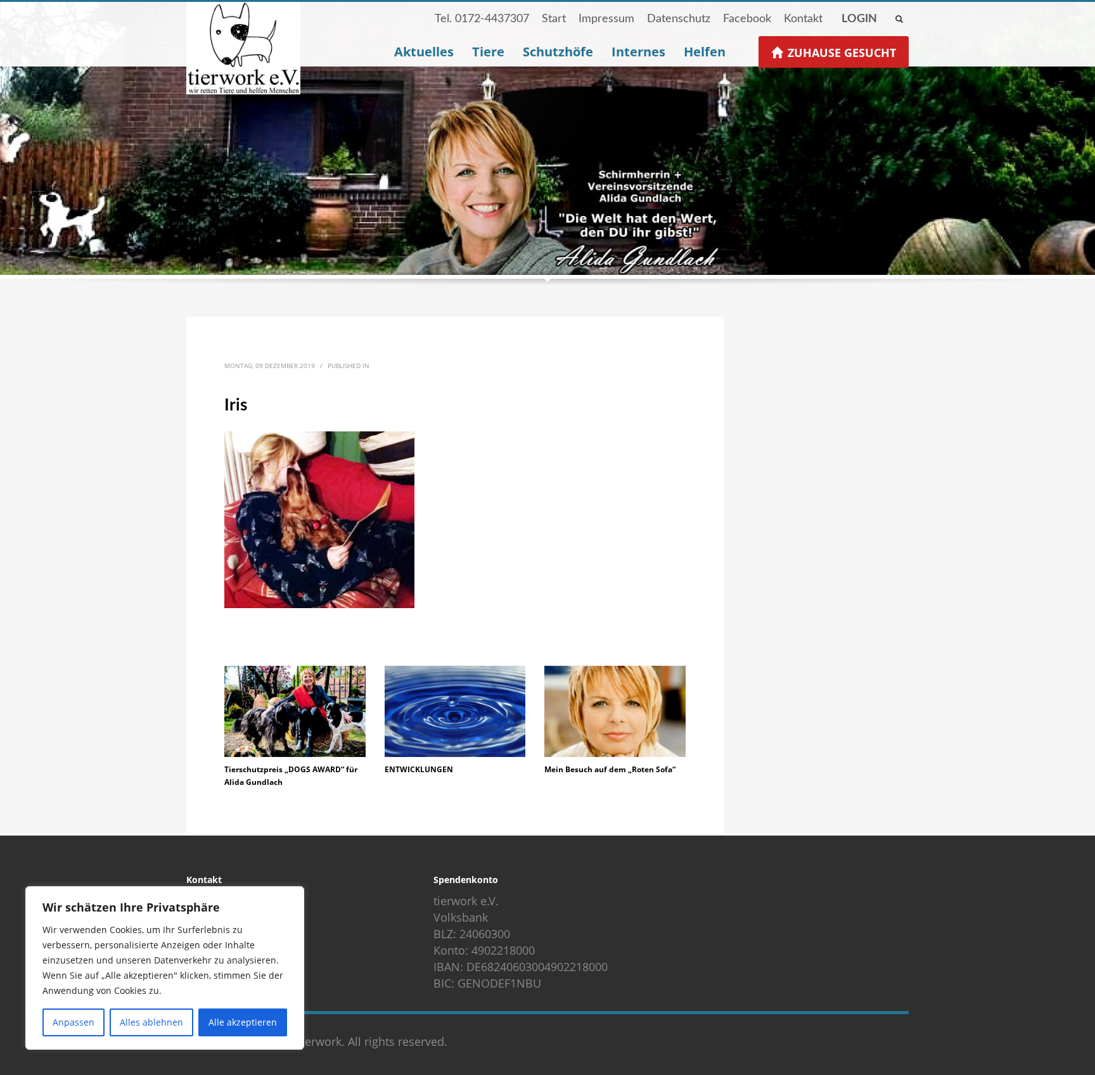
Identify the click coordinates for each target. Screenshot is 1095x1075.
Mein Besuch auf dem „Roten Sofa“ (610, 769)
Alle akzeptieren (242, 1022)
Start (554, 19)
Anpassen (73, 1022)
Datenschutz (678, 19)
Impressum (606, 19)
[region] (164, 968)
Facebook (747, 19)
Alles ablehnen (151, 1022)
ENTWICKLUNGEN (419, 769)
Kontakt (803, 19)
